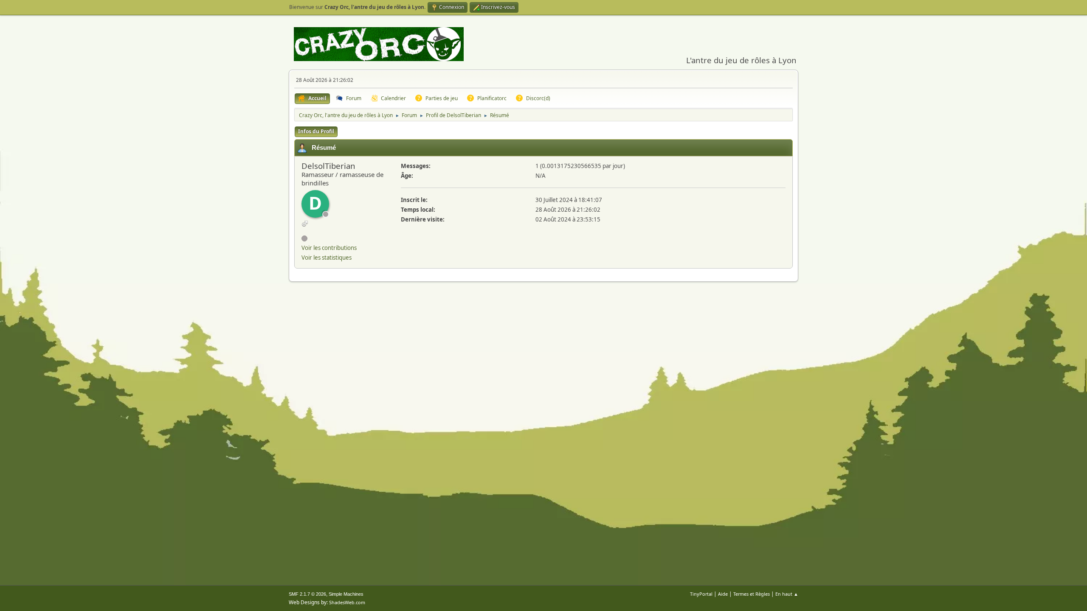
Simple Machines (346, 594)
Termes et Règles (751, 594)
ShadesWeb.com (347, 602)
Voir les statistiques (326, 257)
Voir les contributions (329, 248)
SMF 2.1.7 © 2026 (307, 594)
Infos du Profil (316, 131)
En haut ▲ (786, 594)
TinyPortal (701, 594)
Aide (723, 594)
